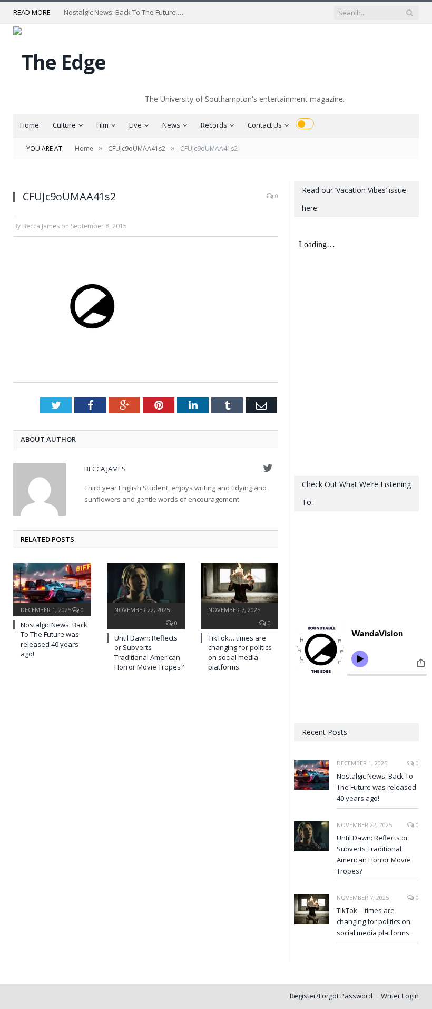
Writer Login (400, 996)
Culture (64, 125)
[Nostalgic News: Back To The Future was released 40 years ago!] (52, 588)
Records (214, 125)
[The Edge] (59, 59)
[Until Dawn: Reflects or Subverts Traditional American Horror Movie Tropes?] (146, 588)
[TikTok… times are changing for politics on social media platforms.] (240, 588)
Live (135, 125)
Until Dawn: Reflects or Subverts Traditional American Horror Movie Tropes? (149, 652)
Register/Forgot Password (331, 996)
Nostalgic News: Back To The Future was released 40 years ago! (127, 12)
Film (102, 125)
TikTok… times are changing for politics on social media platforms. (240, 652)
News (171, 125)
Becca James (105, 468)
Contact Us (265, 125)
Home (29, 125)
